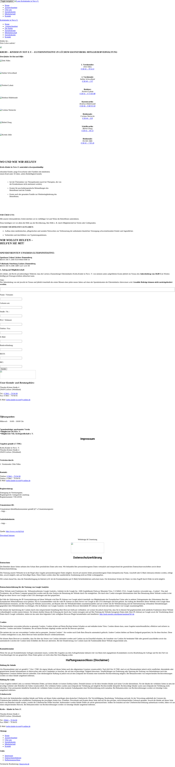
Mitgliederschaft (11, 33)
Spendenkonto (10, 12)
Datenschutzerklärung (13, 758)
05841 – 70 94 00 (10, 720)
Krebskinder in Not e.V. (9, 20)
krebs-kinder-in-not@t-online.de (18, 400)
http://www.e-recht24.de (15, 531)
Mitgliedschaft (10, 14)
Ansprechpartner (11, 8)
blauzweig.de (24, 764)
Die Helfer (9, 28)
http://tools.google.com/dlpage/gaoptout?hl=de (117, 614)
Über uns (8, 10)
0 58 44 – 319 (87, 118)
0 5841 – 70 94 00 (11, 394)
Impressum (9, 756)
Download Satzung (7, 535)
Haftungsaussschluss (12, 760)
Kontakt (8, 16)
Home (7, 5)
